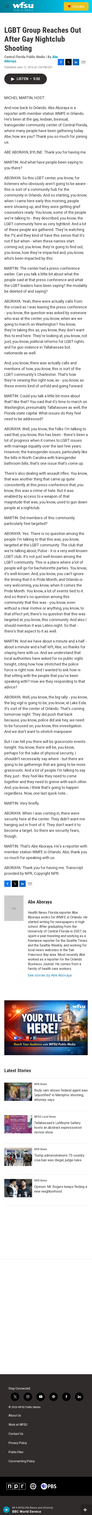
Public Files (16, 1452)
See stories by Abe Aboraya (50, 975)
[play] (6, 1510)
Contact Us (16, 1433)
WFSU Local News (45, 1116)
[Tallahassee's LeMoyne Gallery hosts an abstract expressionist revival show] (18, 1124)
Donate (78, 6)
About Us (15, 1415)
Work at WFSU (18, 1424)
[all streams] (86, 1509)
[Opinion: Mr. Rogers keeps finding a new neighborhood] (18, 1188)
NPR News (40, 1084)
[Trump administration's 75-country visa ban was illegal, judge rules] (18, 1157)
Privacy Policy (18, 1443)
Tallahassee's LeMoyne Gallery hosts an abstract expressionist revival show (58, 1127)
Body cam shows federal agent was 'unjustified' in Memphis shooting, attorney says (61, 1095)
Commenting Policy (22, 1461)
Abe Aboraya (40, 902)
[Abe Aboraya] (14, 908)
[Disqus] (46, 1317)
